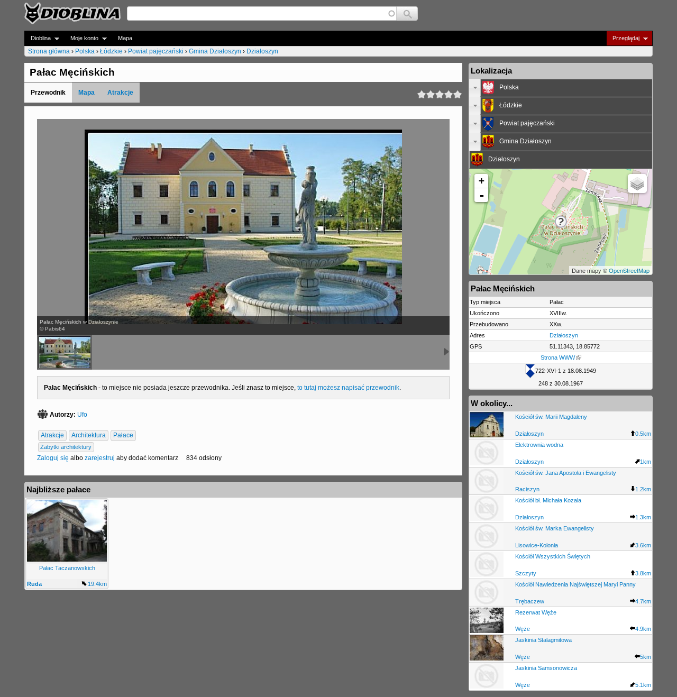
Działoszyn (262, 51)
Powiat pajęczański (156, 51)
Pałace (123, 435)
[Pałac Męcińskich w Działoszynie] (64, 352)
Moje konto (81, 38)
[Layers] (637, 183)
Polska (85, 51)
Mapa (125, 38)
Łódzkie (111, 51)
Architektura (88, 435)
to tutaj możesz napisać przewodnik (348, 387)
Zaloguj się (53, 458)
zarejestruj (100, 458)
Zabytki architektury (66, 447)
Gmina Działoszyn (215, 51)
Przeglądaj (622, 38)
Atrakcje (120, 92)
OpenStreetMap (629, 270)
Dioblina (37, 38)
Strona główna (49, 51)
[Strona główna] (72, 13)
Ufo (82, 414)
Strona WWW (558, 357)
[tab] (560, 88)
